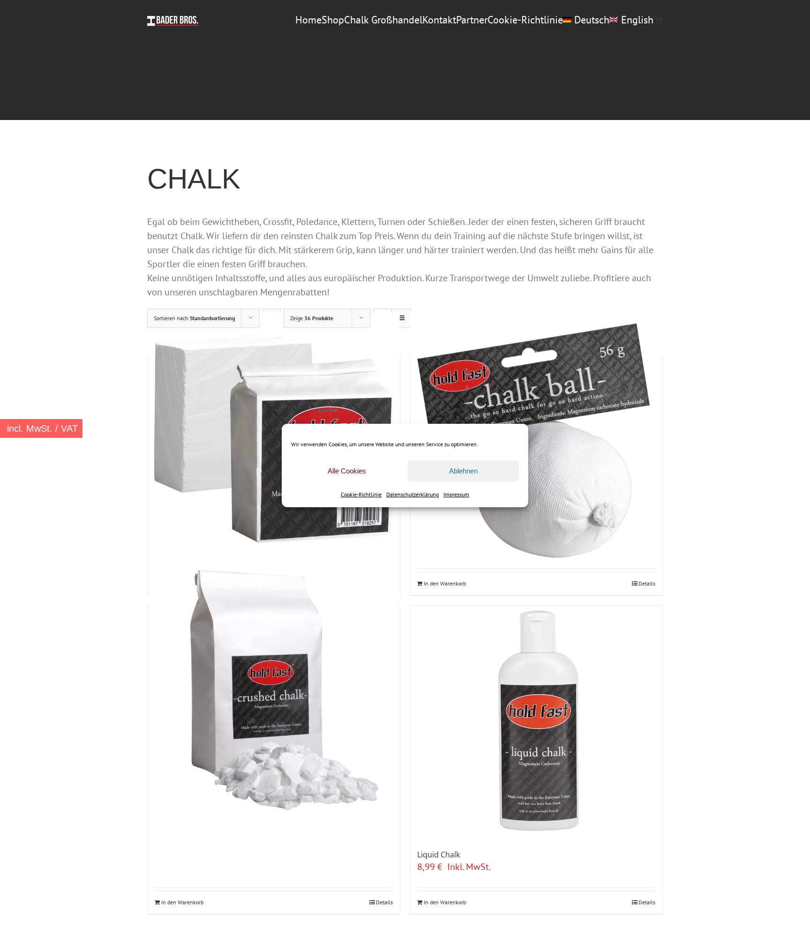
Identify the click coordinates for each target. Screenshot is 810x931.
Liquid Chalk (438, 854)
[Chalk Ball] (536, 438)
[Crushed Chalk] (274, 688)
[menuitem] (586, 19)
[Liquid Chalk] (536, 723)
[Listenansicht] (401, 318)
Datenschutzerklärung (412, 494)
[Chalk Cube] (274, 438)
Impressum (456, 494)
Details (646, 583)
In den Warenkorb (445, 583)
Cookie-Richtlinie (361, 494)
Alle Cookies (347, 471)
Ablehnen (463, 471)
